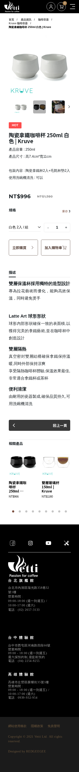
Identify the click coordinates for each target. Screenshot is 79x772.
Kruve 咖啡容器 (18, 23)
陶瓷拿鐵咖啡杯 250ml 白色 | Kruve (30, 27)
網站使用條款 (17, 726)
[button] (69, 106)
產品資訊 (26, 19)
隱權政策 (37, 726)
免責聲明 (54, 726)
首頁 (11, 19)
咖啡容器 (43, 19)
